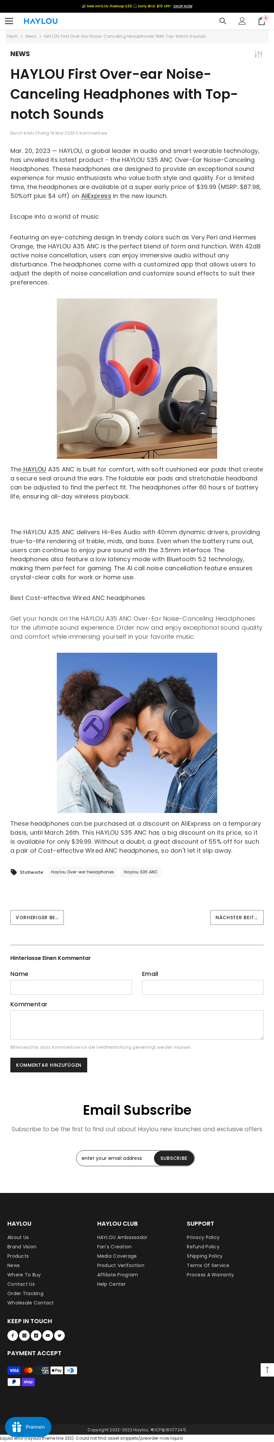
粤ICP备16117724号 (168, 1430)
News (30, 36)
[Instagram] (24, 1335)
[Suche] (223, 21)
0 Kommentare (91, 133)
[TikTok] (36, 1335)
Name (19, 974)
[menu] (9, 21)
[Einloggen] (242, 21)
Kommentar (28, 1004)
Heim (12, 36)
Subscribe (173, 1158)
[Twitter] (59, 1335)
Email (150, 974)
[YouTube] (47, 1335)
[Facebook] (12, 1335)
